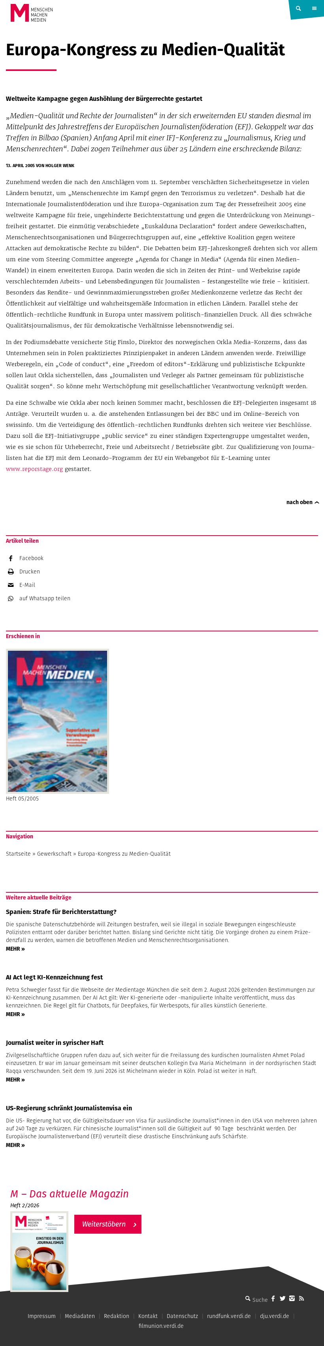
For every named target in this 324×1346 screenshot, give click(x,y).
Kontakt (148, 1316)
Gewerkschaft (54, 854)
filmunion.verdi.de (161, 1326)
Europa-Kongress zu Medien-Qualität (124, 854)
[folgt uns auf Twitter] (282, 1298)
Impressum (42, 1316)
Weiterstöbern (104, 1224)
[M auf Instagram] (292, 1298)
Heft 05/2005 (22, 798)
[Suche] (247, 1298)
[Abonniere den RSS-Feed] (301, 1298)
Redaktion (116, 1316)
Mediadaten (80, 1316)
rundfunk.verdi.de (229, 1316)
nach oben (299, 502)
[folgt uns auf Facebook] (273, 1298)
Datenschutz (182, 1316)
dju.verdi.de (274, 1316)
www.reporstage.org (34, 469)
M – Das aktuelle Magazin (69, 1193)
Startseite (18, 854)
